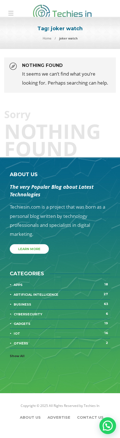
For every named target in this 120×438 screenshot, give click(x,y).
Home (47, 38)
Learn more (29, 249)
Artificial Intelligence (61, 294)
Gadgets (61, 323)
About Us (30, 417)
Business (61, 304)
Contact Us (90, 417)
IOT (61, 333)
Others (61, 343)
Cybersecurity (61, 314)
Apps (61, 284)
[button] (107, 425)
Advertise (58, 417)
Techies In (91, 405)
